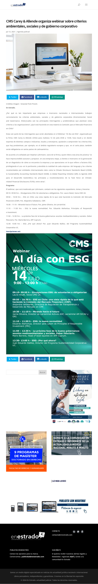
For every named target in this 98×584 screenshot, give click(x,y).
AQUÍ (72, 556)
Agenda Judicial (23, 32)
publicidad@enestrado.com (33, 556)
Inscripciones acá (13, 231)
